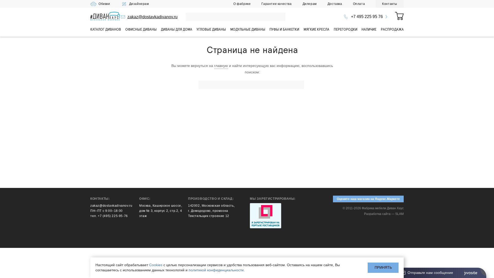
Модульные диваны (247, 29)
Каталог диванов (105, 29)
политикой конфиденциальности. (217, 270)
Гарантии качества (276, 4)
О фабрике (242, 4)
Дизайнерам (139, 4)
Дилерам (310, 4)
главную (221, 66)
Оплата (359, 4)
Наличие (368, 29)
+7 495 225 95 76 (367, 16)
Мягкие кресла (316, 29)
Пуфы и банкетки (284, 29)
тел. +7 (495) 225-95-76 (109, 216)
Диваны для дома (176, 29)
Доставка (335, 4)
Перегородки (345, 29)
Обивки (104, 4)
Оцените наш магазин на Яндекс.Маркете (368, 199)
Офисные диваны (141, 29)
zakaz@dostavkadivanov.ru (152, 17)
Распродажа (392, 29)
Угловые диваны (211, 29)
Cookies (155, 265)
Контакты (389, 4)
